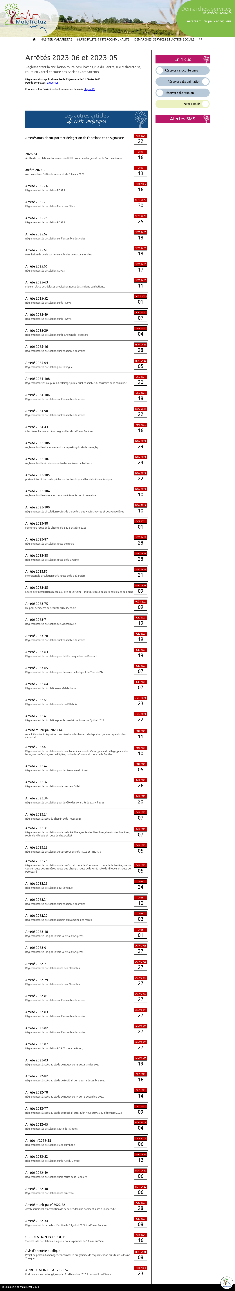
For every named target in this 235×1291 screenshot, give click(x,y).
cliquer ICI (52, 82)
